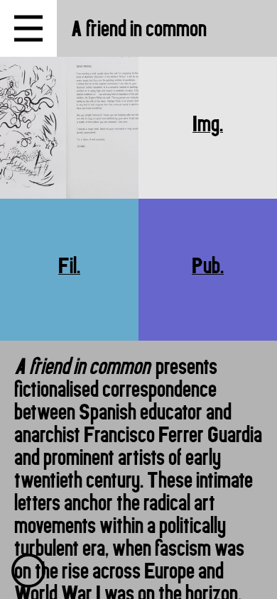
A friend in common (139, 28)
